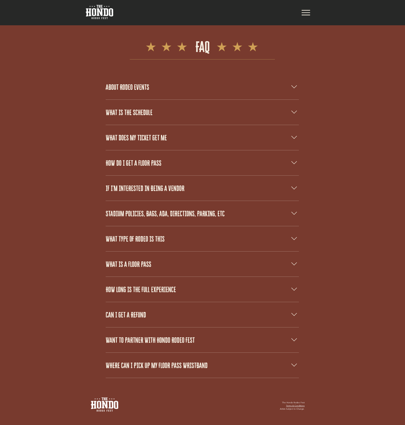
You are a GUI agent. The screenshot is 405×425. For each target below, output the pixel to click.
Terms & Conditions (295, 405)
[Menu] (305, 12)
